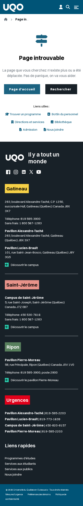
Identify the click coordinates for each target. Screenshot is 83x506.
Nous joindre (55, 129)
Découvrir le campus (24, 265)
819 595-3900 (30, 219)
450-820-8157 (56, 425)
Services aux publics (19, 469)
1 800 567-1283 (30, 223)
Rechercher (61, 89)
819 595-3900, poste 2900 (39, 372)
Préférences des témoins (39, 494)
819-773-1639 (50, 419)
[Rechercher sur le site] (68, 7)
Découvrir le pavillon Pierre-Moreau (34, 380)
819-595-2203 (55, 413)
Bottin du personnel (64, 114)
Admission (29, 129)
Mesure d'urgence (14, 494)
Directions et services (29, 122)
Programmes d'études (20, 458)
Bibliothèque (63, 122)
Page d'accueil (22, 89)
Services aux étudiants (20, 464)
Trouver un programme (25, 114)
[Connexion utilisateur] (61, 7)
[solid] (7, 265)
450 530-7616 (30, 315)
